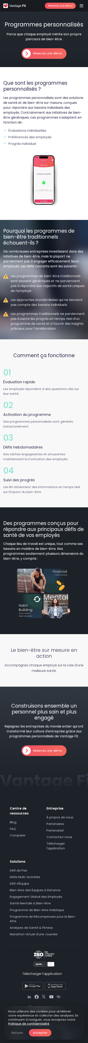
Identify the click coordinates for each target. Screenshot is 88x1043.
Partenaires (55, 824)
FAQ (13, 829)
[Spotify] (59, 997)
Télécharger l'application (55, 846)
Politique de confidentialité (28, 1023)
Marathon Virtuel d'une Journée (34, 934)
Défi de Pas (18, 870)
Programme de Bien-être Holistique (37, 910)
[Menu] (81, 5)
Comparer (18, 835)
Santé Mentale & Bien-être (30, 903)
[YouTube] (51, 997)
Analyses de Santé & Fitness (31, 928)
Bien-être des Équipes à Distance (35, 890)
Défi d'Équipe (19, 884)
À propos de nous (59, 817)
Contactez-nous (59, 837)
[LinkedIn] (29, 997)
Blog (13, 822)
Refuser (17, 1032)
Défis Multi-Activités (25, 877)
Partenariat (55, 830)
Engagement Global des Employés (36, 897)
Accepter (40, 1032)
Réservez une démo (60, 5)
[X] (44, 997)
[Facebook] (37, 997)
